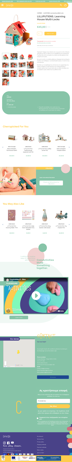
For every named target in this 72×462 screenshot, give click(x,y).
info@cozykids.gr (45, 368)
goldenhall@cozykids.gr (46, 372)
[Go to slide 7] (22, 65)
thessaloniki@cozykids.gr (46, 370)
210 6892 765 (51, 364)
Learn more (18, 317)
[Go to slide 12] (30, 73)
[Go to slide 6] (14, 65)
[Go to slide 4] (30, 56)
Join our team (40, 452)
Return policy (40, 450)
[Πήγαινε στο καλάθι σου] (65, 5)
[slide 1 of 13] (18, 31)
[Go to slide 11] (22, 73)
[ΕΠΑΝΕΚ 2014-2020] (23, 458)
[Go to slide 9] (5, 73)
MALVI (13, 448)
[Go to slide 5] (5, 65)
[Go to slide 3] (22, 56)
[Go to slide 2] (14, 56)
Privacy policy (40, 442)
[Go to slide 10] (14, 73)
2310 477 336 (41, 361)
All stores (53, 377)
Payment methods (41, 447)
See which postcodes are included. (44, 42)
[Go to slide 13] (5, 81)
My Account (40, 436)
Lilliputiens (41, 23)
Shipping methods (41, 444)
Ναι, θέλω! (53, 406)
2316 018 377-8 (41, 364)
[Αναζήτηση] (61, 5)
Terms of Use (40, 439)
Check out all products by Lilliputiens (51, 183)
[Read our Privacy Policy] (69, 421)
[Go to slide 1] (5, 56)
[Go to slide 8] (30, 65)
